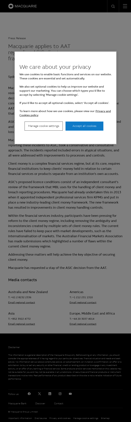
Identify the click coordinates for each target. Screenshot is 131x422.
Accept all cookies (84, 126)
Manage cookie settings (43, 126)
